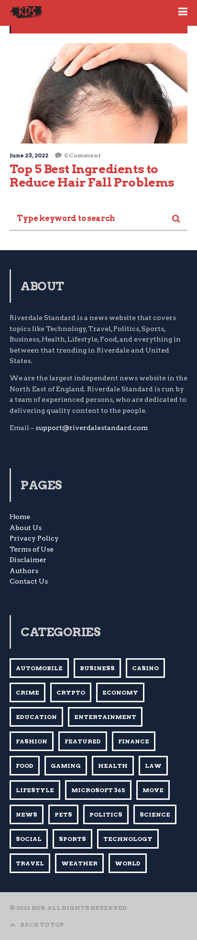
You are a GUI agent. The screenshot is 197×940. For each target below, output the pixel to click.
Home (20, 516)
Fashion (31, 741)
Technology (128, 838)
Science (155, 814)
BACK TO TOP (42, 924)
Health (113, 765)
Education (36, 716)
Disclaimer (28, 560)
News (26, 814)
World (128, 863)
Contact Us (29, 581)
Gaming (66, 765)
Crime (27, 692)
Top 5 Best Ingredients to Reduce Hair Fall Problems (92, 175)
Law (153, 765)
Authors (24, 571)
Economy (120, 692)
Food (24, 765)
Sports (72, 838)
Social (29, 838)
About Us (26, 527)
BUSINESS (97, 668)
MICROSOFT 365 (98, 790)
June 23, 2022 (29, 155)
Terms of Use (32, 549)
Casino (145, 668)
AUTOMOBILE (39, 668)
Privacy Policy (34, 538)
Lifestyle (35, 790)
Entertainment (105, 716)
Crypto (70, 692)
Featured (83, 741)
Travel (30, 863)
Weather (79, 863)
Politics (105, 814)
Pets (63, 814)
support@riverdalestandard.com (91, 427)
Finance (133, 741)
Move (153, 790)
